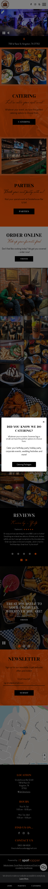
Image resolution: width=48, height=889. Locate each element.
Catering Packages (24, 464)
